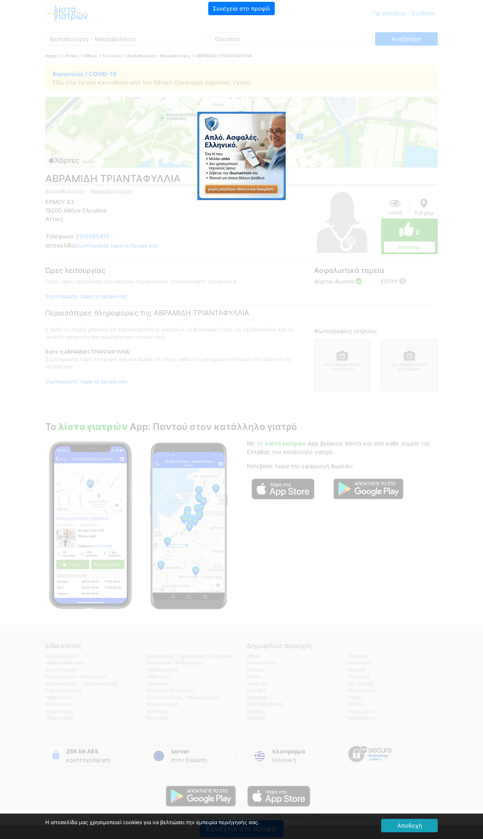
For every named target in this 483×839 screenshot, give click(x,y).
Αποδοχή (409, 825)
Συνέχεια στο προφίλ (241, 8)
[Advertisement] (241, 65)
